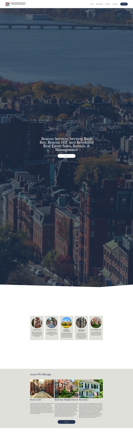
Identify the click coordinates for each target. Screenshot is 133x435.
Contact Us (66, 155)
